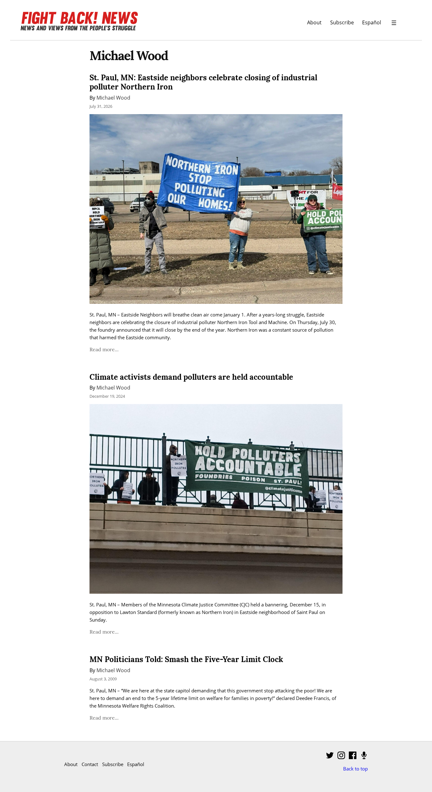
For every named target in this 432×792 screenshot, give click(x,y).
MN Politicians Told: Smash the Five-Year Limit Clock (186, 659)
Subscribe (342, 22)
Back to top (355, 768)
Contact (90, 764)
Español (371, 22)
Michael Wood (113, 97)
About (314, 22)
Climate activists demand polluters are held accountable (191, 377)
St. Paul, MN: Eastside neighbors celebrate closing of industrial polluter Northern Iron (203, 82)
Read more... (104, 349)
